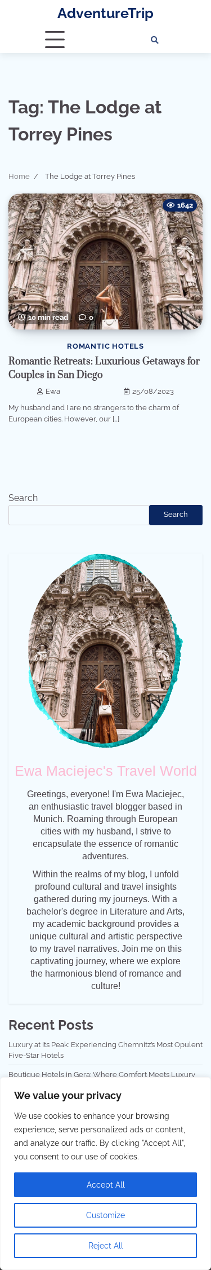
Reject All (105, 1245)
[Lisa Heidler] (105, 651)
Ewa (53, 391)
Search (23, 498)
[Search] (154, 40)
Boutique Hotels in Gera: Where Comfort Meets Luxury (101, 1074)
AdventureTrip (105, 13)
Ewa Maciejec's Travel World (106, 771)
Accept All (106, 1184)
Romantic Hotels (105, 346)
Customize (105, 1215)
